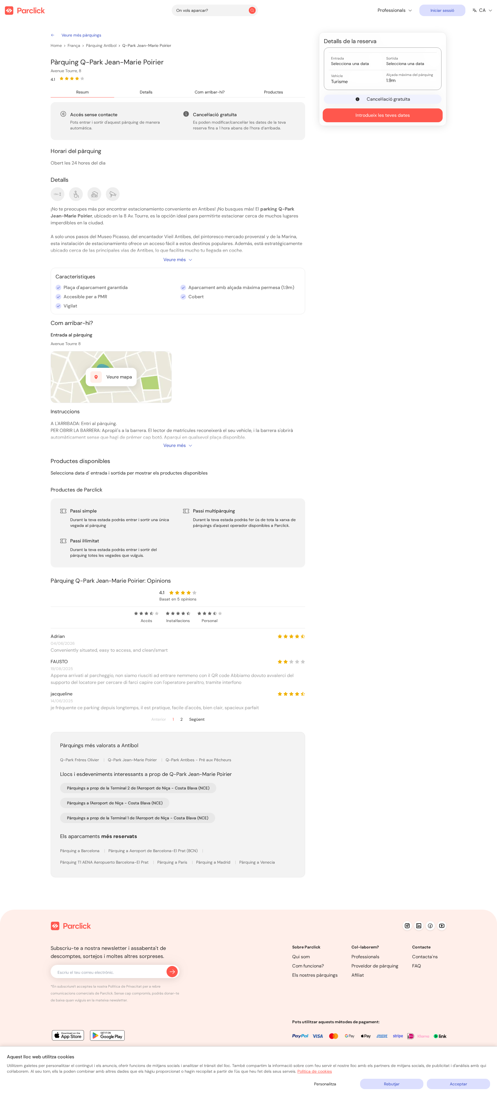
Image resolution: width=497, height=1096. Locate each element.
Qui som (301, 957)
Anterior (158, 719)
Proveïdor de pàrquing (374, 966)
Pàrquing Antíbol (101, 45)
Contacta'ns (425, 957)
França (74, 45)
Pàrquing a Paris (172, 862)
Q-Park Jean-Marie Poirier (146, 45)
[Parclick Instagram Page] (407, 925)
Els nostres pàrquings (315, 975)
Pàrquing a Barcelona (80, 850)
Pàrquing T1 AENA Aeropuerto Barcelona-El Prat (105, 862)
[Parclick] (25, 10)
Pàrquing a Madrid (214, 862)
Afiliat (357, 975)
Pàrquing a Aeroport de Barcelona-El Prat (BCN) (153, 850)
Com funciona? (308, 966)
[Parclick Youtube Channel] (441, 925)
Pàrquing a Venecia (257, 862)
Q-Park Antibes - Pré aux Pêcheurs (198, 759)
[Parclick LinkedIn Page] (418, 925)
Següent (196, 719)
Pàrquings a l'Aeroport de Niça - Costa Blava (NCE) (115, 803)
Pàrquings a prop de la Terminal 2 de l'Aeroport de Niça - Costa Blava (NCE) (138, 788)
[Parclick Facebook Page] (430, 925)
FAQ (416, 966)
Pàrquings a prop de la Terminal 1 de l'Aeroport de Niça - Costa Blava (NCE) (137, 817)
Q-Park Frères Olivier (80, 759)
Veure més (174, 260)
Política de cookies (314, 1071)
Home (56, 45)
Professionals (365, 957)
